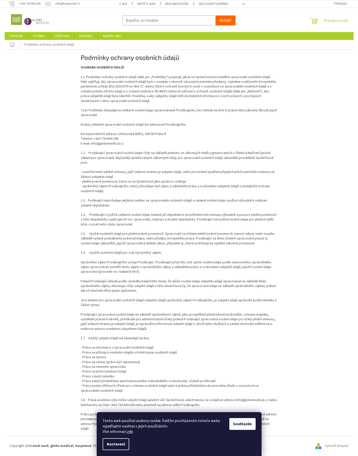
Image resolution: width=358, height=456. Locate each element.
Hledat (225, 20)
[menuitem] (16, 36)
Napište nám (146, 4)
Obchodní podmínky (214, 4)
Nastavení (116, 444)
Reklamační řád (177, 4)
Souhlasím (242, 424)
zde (130, 431)
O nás (123, 4)
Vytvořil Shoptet (337, 445)
